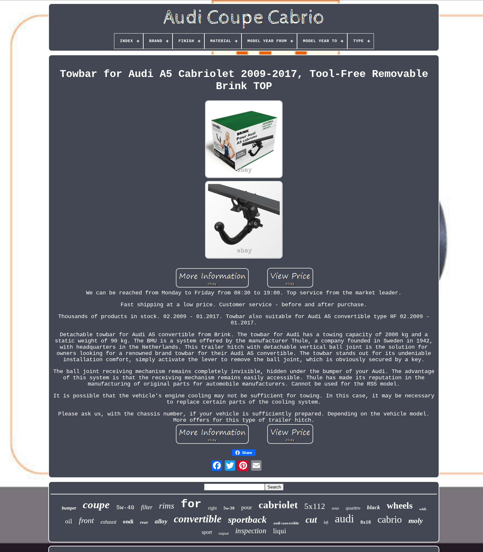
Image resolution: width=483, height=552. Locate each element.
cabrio (390, 519)
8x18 (365, 522)
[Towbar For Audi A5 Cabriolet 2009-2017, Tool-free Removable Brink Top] (243, 140)
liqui (279, 531)
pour (246, 507)
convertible (197, 519)
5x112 (314, 506)
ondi (128, 521)
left (326, 522)
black (373, 507)
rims (166, 506)
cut (311, 520)
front (86, 520)
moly (415, 520)
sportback (247, 519)
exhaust (108, 522)
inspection (250, 531)
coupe (96, 505)
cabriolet (278, 505)
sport (207, 532)
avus (335, 508)
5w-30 (229, 508)
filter (146, 507)
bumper (69, 508)
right (212, 508)
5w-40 (125, 507)
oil (68, 521)
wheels (400, 505)
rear (144, 522)
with (422, 509)
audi (344, 519)
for (191, 504)
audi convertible (286, 523)
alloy (161, 521)
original (223, 533)
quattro (353, 508)
